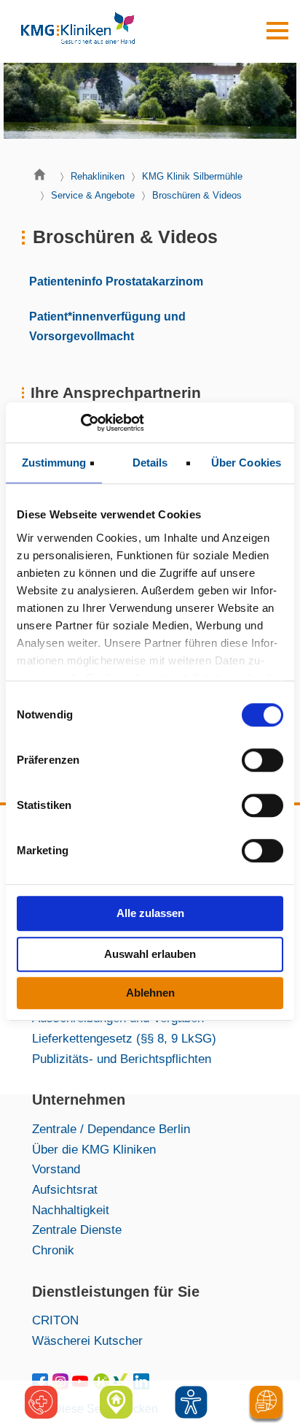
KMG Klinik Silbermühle (192, 176)
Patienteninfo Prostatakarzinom (116, 281)
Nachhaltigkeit (70, 1210)
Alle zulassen (150, 913)
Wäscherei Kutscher (87, 1340)
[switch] (262, 760)
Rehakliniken (98, 176)
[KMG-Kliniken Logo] (77, 31)
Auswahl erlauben (150, 954)
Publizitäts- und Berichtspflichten (121, 1058)
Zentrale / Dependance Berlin (111, 1128)
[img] (191, 1402)
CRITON (55, 1320)
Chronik (53, 1250)
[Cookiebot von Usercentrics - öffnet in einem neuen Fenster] (80, 422)
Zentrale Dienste (77, 1229)
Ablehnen (150, 992)
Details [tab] (150, 462)
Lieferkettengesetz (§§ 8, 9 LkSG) (124, 1038)
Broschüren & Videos (197, 195)
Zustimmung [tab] (54, 462)
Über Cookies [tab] (246, 462)
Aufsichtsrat (65, 1189)
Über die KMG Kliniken (94, 1149)
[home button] (43, 178)
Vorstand (56, 1169)
